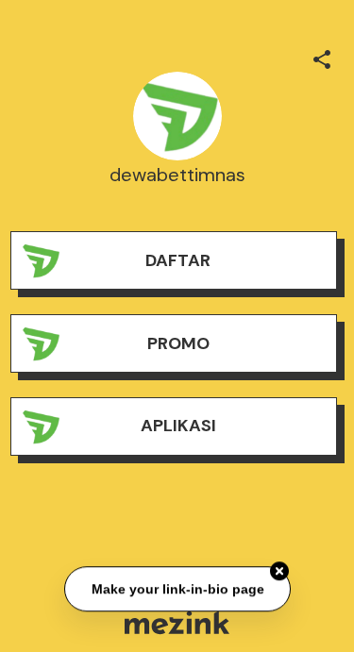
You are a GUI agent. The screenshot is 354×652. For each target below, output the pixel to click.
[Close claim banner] (279, 571)
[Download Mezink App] (177, 622)
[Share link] (322, 56)
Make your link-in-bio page (177, 588)
